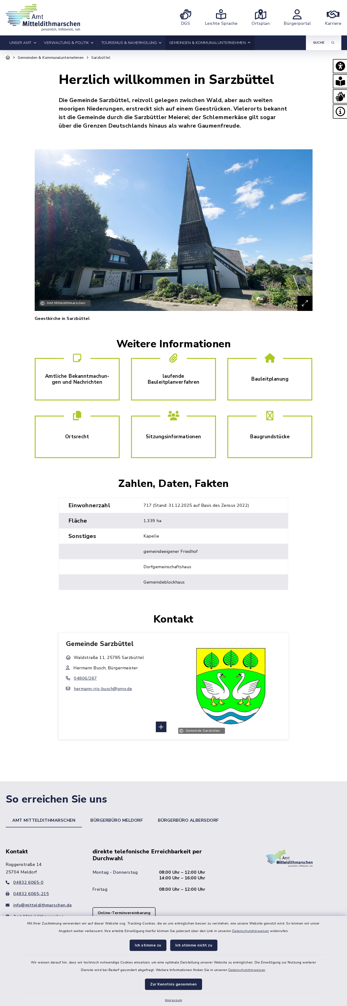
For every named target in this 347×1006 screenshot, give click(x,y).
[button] (340, 66)
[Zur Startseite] (8, 57)
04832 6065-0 (28, 882)
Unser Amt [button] (20, 42)
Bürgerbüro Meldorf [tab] (116, 820)
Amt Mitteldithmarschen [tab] (43, 820)
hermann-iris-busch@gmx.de (103, 689)
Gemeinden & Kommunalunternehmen (51, 57)
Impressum (173, 1000)
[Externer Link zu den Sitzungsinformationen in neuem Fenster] (173, 436)
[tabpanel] (173, 890)
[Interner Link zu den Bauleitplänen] (269, 379)
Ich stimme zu (148, 945)
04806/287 (85, 678)
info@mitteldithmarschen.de (42, 905)
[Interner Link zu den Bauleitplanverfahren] (173, 379)
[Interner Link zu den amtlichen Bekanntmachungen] (77, 379)
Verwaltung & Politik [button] (66, 42)
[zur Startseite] (43, 17)
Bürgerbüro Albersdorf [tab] (188, 820)
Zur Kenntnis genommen (173, 984)
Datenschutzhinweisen (250, 931)
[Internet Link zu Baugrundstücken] (269, 436)
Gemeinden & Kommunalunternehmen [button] (207, 42)
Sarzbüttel (100, 57)
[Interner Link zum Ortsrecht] (77, 436)
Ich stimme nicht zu (193, 945)
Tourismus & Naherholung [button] (129, 42)
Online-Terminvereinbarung (124, 913)
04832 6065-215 (31, 894)
